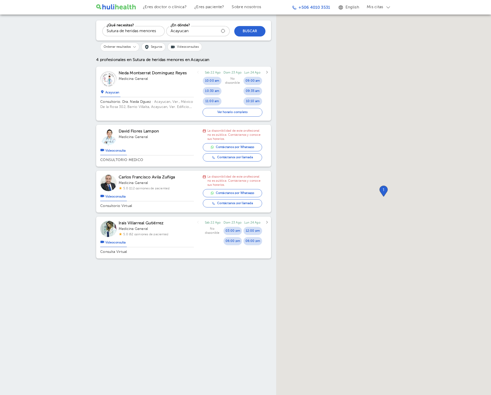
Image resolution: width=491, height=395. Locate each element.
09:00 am (253, 80)
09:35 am (253, 91)
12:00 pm (253, 230)
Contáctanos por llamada (235, 157)
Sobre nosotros (246, 7)
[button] (383, 191)
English (352, 7)
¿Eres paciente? (209, 7)
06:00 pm (233, 241)
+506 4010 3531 (314, 8)
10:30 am (212, 91)
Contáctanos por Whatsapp (235, 147)
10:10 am (253, 101)
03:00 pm (233, 230)
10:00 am (212, 80)
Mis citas (375, 7)
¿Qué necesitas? (120, 25)
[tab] (110, 91)
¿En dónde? (180, 25)
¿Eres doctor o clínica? (165, 7)
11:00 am (212, 101)
